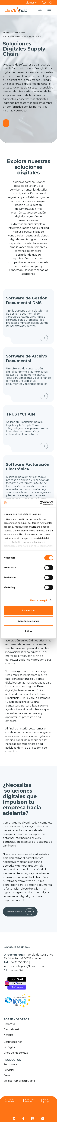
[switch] (48, 567)
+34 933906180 (19, 962)
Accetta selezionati (28, 621)
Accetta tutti (28, 610)
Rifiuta (28, 631)
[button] (33, 3)
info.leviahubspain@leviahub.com (25, 966)
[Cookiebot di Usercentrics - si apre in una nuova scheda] (40, 503)
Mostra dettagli (38, 600)
